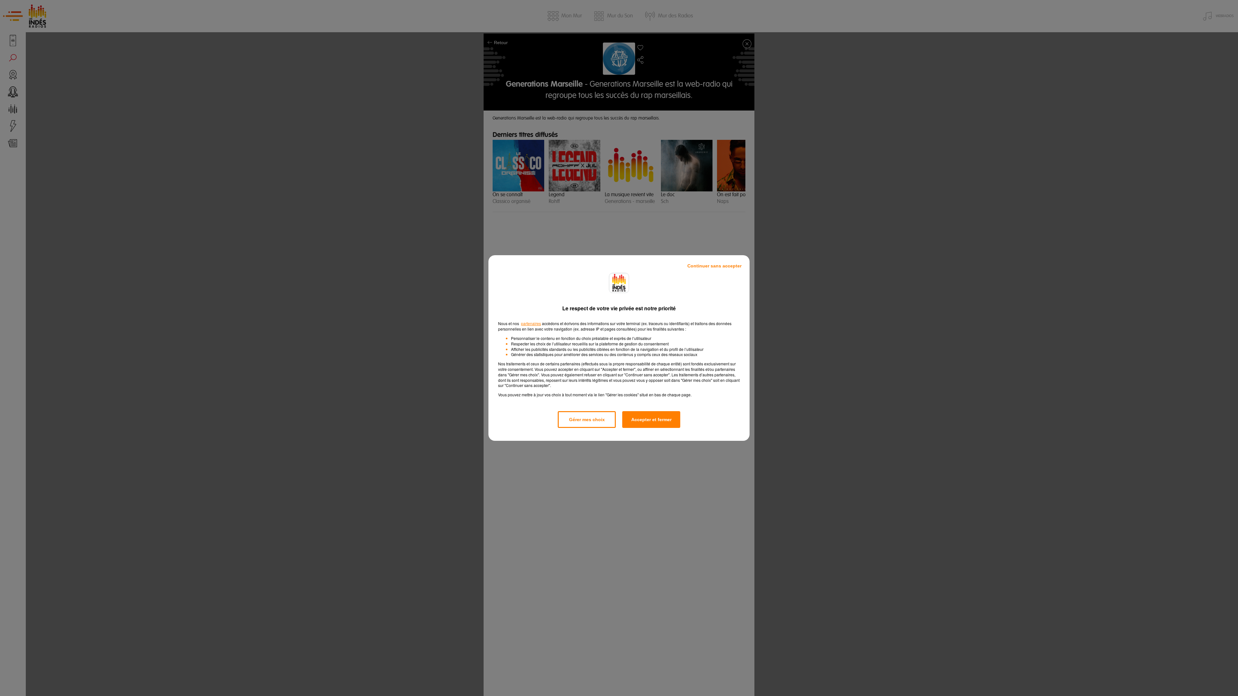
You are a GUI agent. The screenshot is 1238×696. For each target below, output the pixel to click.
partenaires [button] (531, 323)
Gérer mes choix (587, 419)
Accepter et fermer (651, 419)
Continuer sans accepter (714, 265)
